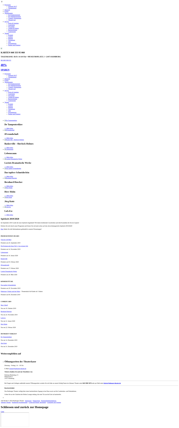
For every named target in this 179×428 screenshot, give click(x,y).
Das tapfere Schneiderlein (8, 285)
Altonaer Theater (6, 402)
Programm (7, 5)
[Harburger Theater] (1, 48)
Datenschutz (36, 401)
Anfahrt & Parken (13, 28)
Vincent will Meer (6, 239)
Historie (10, 38)
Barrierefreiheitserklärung (48, 401)
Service (6, 21)
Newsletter (11, 26)
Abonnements (8, 13)
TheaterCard (12, 20)
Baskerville (4, 259)
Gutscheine (11, 25)
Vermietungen (12, 8)
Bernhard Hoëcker (6, 311)
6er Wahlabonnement (14, 16)
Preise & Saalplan (13, 23)
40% (4, 65)
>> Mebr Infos (8, 128)
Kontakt (10, 35)
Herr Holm (4, 324)
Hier (2, 229)
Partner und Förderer (14, 45)
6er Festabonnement (14, 15)
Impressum (28, 401)
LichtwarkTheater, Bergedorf (37, 402)
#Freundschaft (5, 265)
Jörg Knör (4, 343)
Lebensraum (4, 252)
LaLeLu (3, 318)
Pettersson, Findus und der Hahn (10, 291)
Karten (6, 11)
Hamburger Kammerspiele (20, 402)
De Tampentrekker (6, 337)
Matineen (7, 10)
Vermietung (11, 40)
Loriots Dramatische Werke (9, 271)
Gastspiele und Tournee (54, 402)
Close (2, 411)
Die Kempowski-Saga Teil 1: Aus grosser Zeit (14, 246)
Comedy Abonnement (14, 18)
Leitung (10, 37)
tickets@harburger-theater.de (17, 368)
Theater (6, 33)
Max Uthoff (4, 305)
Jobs (9, 42)
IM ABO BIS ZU (6, 60)
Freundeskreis (12, 43)
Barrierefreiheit (12, 30)
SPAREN (5, 70)
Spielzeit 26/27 (12, 6)
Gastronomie (12, 32)
